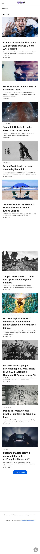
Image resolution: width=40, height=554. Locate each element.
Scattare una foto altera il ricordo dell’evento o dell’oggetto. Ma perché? (16, 456)
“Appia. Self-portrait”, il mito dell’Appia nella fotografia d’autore (18, 279)
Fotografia (7, 39)
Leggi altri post (19, 472)
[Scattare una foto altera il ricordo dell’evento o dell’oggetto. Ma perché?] (20, 437)
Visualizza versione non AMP (27, 520)
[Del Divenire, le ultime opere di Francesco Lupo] (20, 71)
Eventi (5, 272)
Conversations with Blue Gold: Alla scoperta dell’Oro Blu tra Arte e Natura (19, 45)
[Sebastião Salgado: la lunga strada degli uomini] (20, 151)
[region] (20, 234)
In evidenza (7, 82)
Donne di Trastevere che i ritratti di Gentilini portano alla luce (19, 413)
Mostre (19, 272)
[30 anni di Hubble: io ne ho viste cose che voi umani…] (20, 112)
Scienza (5, 449)
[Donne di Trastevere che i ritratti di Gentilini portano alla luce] (20, 395)
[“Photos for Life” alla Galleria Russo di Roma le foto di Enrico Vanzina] (20, 190)
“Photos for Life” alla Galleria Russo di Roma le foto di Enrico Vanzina (19, 207)
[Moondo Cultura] (21, 2)
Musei (19, 314)
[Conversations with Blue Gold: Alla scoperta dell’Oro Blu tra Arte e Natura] (20, 27)
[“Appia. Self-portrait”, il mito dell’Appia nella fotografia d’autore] (20, 261)
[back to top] (35, 549)
